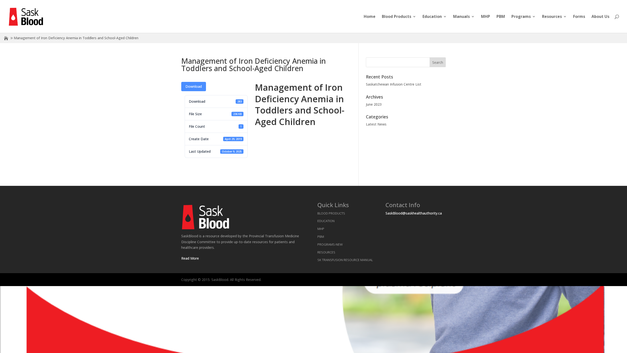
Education (432, 17)
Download (193, 86)
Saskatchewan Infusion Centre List (393, 84)
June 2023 (374, 104)
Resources (552, 17)
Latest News (376, 124)
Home (369, 17)
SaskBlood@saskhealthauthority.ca (414, 213)
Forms (579, 17)
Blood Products (396, 17)
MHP (485, 17)
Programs (521, 17)
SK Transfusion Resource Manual (345, 260)
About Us (600, 17)
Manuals (461, 17)
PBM (500, 17)
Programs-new (330, 244)
